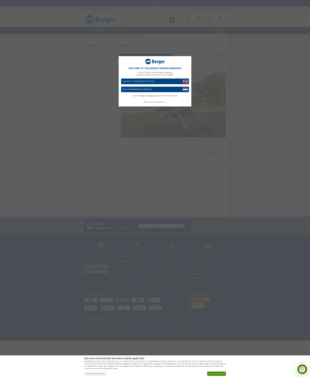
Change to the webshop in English (138, 81)
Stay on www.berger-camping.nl (137, 89)
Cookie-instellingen (95, 374)
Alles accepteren (216, 374)
